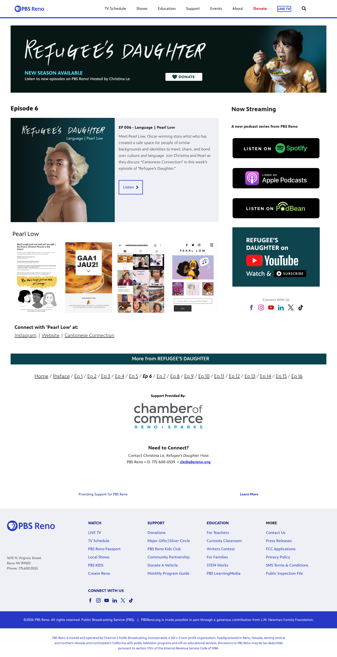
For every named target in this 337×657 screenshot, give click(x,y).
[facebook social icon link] (92, 602)
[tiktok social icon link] (133, 602)
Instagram (26, 335)
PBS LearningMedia (224, 573)
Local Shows (99, 557)
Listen (128, 187)
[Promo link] (63, 170)
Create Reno (99, 573)
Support (193, 8)
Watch (94, 523)
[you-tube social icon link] (108, 602)
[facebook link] (251, 307)
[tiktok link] (300, 307)
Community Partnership (168, 557)
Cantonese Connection (89, 335)
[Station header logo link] (29, 8)
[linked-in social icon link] (116, 602)
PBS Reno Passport (104, 549)
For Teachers (218, 532)
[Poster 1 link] (88, 277)
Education (167, 8)
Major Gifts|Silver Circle (169, 540)
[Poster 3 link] (192, 277)
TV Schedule (115, 8)
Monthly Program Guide (168, 573)
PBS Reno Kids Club (164, 549)
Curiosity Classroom (224, 540)
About (237, 8)
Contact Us (275, 532)
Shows (142, 8)
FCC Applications (281, 549)
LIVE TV (284, 9)
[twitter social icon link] (125, 602)
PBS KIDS (95, 565)
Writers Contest (221, 549)
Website (50, 335)
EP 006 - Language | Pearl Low (147, 127)
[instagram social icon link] (100, 602)
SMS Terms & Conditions (287, 565)
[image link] (168, 59)
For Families (217, 557)
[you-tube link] (271, 307)
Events (216, 8)
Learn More (249, 494)
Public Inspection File (284, 573)
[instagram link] (261, 307)
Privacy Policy (278, 557)
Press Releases (279, 540)
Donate (260, 8)
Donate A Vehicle (163, 565)
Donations (157, 532)
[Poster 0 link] (36, 277)
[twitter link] (290, 307)
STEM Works (217, 565)
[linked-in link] (281, 307)
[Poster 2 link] (140, 277)
